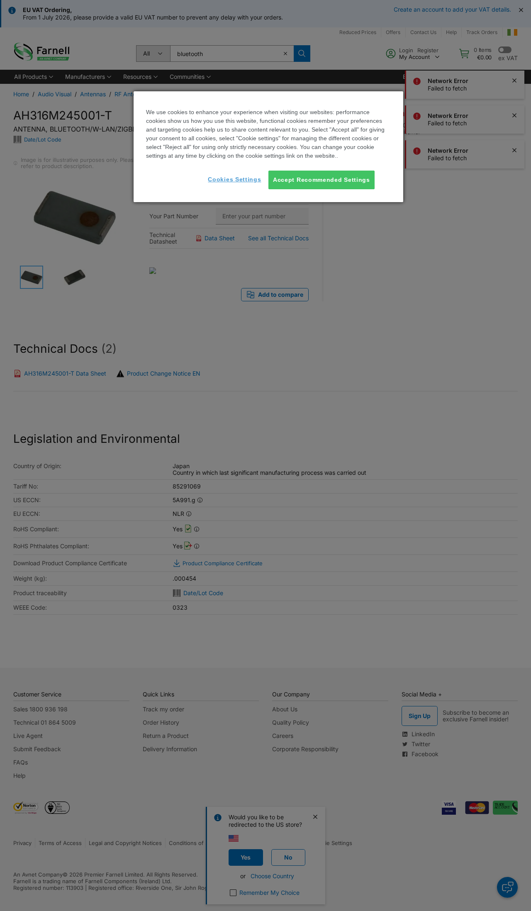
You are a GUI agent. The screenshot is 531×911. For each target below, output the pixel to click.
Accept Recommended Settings (321, 179)
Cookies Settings (234, 179)
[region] (268, 147)
